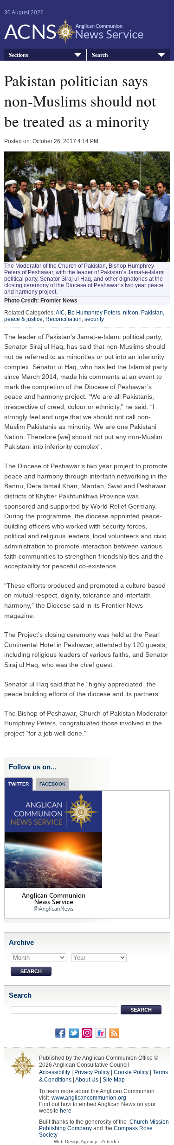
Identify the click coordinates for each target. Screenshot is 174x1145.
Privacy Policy (92, 1072)
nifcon (130, 312)
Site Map (114, 1079)
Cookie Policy (131, 1072)
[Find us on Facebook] (60, 1032)
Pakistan (152, 312)
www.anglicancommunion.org (89, 1098)
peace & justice (23, 319)
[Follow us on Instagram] (87, 1032)
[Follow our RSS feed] (114, 1032)
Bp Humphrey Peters (94, 312)
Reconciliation (63, 319)
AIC (60, 312)
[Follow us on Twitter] (74, 1032)
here (65, 1110)
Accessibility (54, 1072)
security (94, 319)
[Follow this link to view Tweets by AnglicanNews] (53, 853)
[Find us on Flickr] (101, 1032)
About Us (86, 1079)
